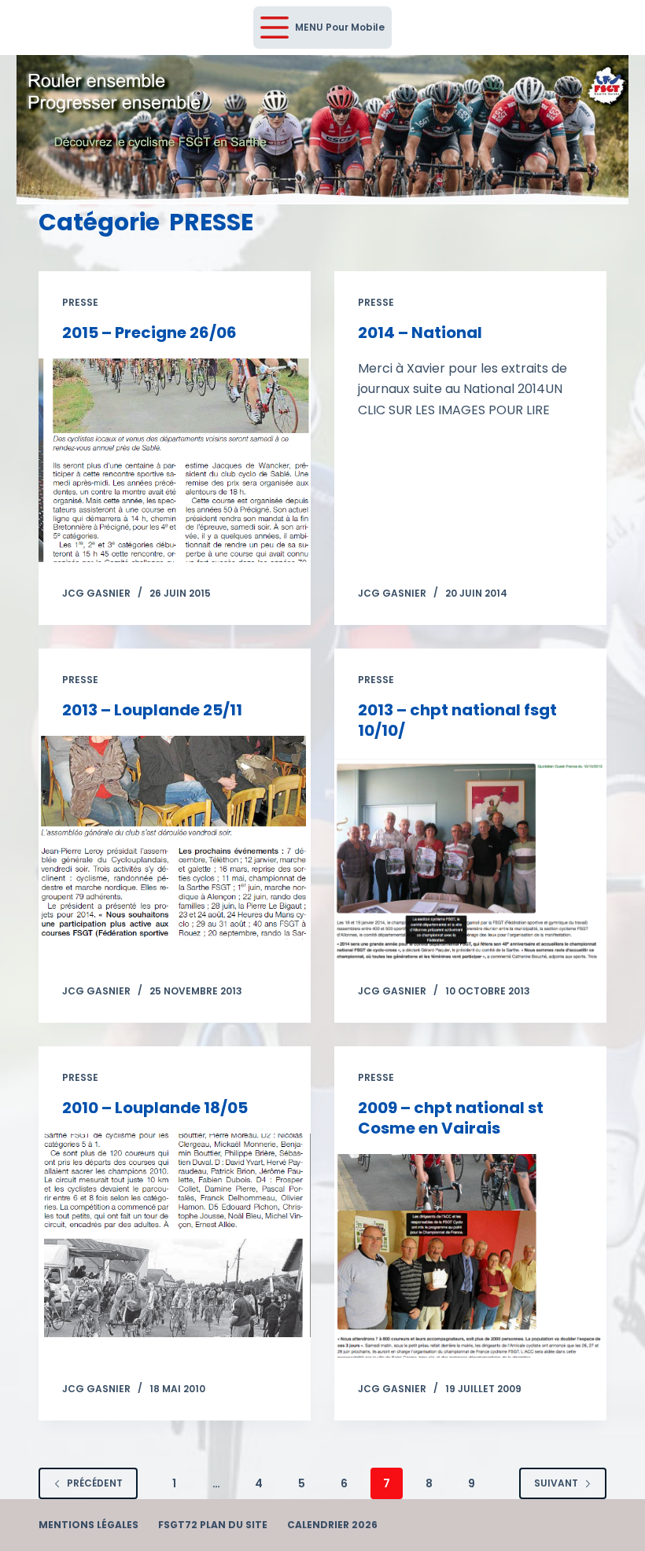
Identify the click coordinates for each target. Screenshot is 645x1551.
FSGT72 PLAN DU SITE (212, 1525)
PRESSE (80, 302)
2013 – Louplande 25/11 (152, 710)
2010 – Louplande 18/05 (155, 1108)
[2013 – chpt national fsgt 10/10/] (470, 858)
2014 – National (420, 333)
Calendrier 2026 (332, 1525)
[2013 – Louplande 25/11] (175, 837)
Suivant (556, 1483)
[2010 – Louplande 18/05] (175, 1235)
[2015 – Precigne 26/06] (175, 460)
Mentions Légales (88, 1525)
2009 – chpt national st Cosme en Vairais (451, 1118)
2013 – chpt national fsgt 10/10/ (457, 720)
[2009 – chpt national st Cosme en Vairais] (470, 1256)
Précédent (95, 1483)
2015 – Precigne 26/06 (149, 333)
